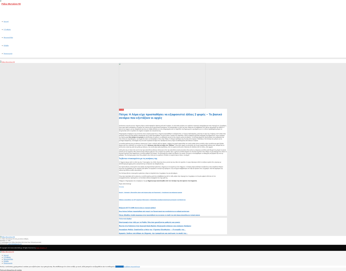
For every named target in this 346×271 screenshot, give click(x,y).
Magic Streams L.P (41, 248)
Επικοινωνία (8, 54)
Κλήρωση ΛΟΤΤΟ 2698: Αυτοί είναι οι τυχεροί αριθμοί (137, 208)
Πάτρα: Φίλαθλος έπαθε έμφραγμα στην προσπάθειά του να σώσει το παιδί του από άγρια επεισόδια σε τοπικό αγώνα (159, 215)
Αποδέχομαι (119, 267)
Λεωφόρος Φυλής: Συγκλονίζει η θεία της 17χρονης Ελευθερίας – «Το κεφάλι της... (152, 230)
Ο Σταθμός (7, 30)
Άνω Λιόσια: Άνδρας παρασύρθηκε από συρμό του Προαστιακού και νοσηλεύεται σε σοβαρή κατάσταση (154, 211)
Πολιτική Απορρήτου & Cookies (11, 270)
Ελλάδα (6, 46)
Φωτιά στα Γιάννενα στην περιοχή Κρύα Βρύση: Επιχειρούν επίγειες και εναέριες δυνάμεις (155, 226)
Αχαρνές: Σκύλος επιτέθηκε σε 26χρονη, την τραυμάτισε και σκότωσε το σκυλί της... (153, 233)
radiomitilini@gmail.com (15, 244)
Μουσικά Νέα (8, 38)
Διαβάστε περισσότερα (132, 267)
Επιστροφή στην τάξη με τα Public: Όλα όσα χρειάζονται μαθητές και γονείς (149, 222)
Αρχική (6, 22)
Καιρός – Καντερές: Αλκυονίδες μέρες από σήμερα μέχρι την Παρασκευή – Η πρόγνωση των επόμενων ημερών (150, 192)
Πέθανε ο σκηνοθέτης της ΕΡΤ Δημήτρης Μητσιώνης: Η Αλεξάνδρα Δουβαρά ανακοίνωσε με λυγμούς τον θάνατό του (152, 199)
